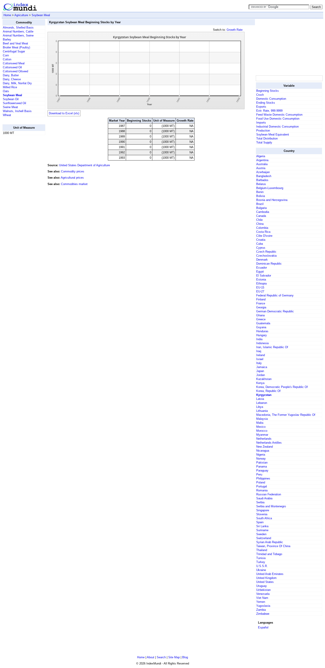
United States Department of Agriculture (84, 165)
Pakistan (262, 462)
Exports (261, 106)
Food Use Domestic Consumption (277, 118)
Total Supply (264, 142)
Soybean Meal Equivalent (272, 134)
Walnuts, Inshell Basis (17, 111)
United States (265, 582)
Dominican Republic (269, 263)
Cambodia (262, 212)
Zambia (261, 609)
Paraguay (262, 470)
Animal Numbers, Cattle (18, 31)
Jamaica (261, 367)
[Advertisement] (20, 205)
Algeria (260, 156)
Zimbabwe (262, 613)
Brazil (260, 204)
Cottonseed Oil (12, 67)
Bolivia (260, 196)
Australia (262, 164)
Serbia (260, 502)
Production (263, 130)
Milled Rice (10, 87)
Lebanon (261, 403)
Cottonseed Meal (14, 63)
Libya (259, 406)
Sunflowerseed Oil (14, 103)
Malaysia (262, 418)
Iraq (258, 351)
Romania (262, 490)
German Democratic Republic (275, 311)
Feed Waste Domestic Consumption (279, 114)
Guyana (261, 327)
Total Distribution (267, 138)
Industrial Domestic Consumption (277, 126)
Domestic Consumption (271, 98)
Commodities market (74, 184)
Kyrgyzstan (263, 395)
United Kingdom (266, 578)
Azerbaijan (263, 172)
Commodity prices (72, 171)
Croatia (260, 239)
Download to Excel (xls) (64, 113)
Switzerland (263, 538)
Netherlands (263, 438)
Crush (260, 94)
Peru (259, 474)
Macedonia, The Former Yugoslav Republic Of (285, 414)
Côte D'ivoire (264, 235)
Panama (261, 466)
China (260, 223)
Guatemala (263, 323)
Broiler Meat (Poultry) (16, 47)
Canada (261, 216)
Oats (6, 91)
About (150, 657)
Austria (260, 168)
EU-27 (260, 291)
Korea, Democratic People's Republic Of (282, 387)
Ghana (260, 315)
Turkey (260, 562)
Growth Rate (235, 29)
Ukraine (261, 570)
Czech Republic (266, 251)
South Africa (264, 518)
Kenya (260, 383)
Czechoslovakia (266, 255)
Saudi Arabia (264, 498)
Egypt (260, 271)
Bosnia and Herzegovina (271, 200)
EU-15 (260, 287)
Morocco (261, 430)
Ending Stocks (265, 102)
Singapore (262, 510)
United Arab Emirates (269, 574)
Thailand (261, 550)
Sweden (261, 534)
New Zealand (264, 446)
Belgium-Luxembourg (269, 188)
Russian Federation (268, 494)
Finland (261, 299)
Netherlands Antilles (269, 442)
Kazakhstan (263, 379)
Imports (261, 122)
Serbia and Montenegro (271, 506)
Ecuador (261, 267)
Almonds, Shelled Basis (18, 27)
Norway (261, 458)
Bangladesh (263, 176)
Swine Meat (10, 107)
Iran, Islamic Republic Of (272, 347)
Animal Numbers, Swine (18, 35)
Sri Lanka (262, 526)
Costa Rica (263, 231)
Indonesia (262, 343)
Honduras (262, 331)
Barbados (262, 180)
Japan (260, 371)
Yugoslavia (263, 605)
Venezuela (263, 593)
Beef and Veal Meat (15, 43)
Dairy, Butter (11, 75)
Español (263, 627)
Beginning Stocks (267, 90)
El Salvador (263, 275)
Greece (261, 319)
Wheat (7, 115)
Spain (260, 522)
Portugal (261, 486)
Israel (259, 359)
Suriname (262, 530)
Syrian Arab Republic (269, 542)
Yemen (260, 601)
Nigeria (260, 454)
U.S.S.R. (262, 566)
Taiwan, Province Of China (273, 546)
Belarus (261, 184)
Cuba (259, 243)
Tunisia (261, 558)
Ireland (260, 355)
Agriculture (21, 15)
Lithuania (262, 410)
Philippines (263, 478)
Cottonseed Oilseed (15, 71)
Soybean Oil (11, 99)
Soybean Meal (41, 15)
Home (7, 15)
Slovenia (261, 514)
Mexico (261, 426)
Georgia (261, 307)
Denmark (262, 259)
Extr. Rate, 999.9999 (269, 110)
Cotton (7, 59)
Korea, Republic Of (268, 391)
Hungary (261, 335)
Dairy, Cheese (12, 79)
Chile (259, 219)
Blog (185, 657)
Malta (259, 422)
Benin (260, 192)
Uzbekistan (263, 590)
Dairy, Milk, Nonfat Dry (17, 83)
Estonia (261, 279)
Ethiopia (261, 283)
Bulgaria (261, 208)
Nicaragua (262, 450)
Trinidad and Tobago (269, 554)
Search (161, 657)
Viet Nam (262, 597)
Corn (6, 55)
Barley (7, 39)
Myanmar (262, 434)
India (259, 339)
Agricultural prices (72, 177)
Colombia (262, 227)
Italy (259, 363)
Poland (260, 482)
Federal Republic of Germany (275, 295)
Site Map (174, 657)
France (260, 303)
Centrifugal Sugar (14, 51)
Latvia (260, 399)
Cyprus (260, 247)
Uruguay (261, 586)
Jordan (260, 375)
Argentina (262, 160)
